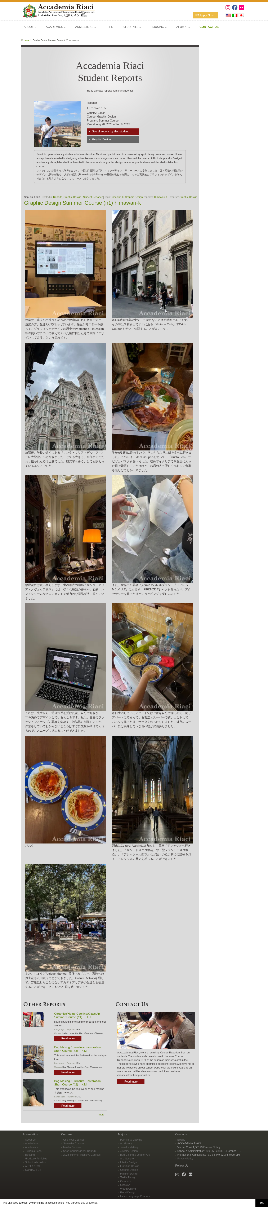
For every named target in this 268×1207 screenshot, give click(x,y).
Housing (30, 1154)
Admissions (31, 1143)
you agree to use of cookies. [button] (82, 1202)
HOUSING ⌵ (159, 26)
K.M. (78, 1063)
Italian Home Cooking (72, 1033)
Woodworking (96, 1067)
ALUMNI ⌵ (183, 26)
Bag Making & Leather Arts (75, 1067)
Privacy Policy (185, 1158)
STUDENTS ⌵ (132, 26)
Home (27, 40)
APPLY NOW (32, 1166)
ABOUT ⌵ (30, 26)
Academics (31, 1147)
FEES (109, 26)
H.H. (78, 1029)
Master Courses (72, 1147)
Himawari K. (161, 197)
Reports (57, 197)
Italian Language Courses (135, 1196)
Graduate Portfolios (36, 1158)
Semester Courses (73, 1143)
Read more (68, 1038)
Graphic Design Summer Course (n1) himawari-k (82, 203)
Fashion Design (129, 1173)
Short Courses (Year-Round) (79, 1151)
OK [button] (262, 1203)
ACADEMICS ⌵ (56, 26)
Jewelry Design (129, 1151)
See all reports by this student (110, 131)
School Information (35, 1162)
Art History (126, 1143)
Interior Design (128, 1162)
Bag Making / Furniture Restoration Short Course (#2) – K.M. (77, 1082)
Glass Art (98, 1033)
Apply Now (207, 15)
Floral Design (127, 1192)
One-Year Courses (73, 1139)
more (101, 1114)
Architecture (127, 1158)
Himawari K (117, 197)
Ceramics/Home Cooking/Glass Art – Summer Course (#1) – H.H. (78, 1015)
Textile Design (128, 1177)
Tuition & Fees (33, 1151)
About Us (30, 1139)
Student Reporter (93, 197)
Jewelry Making (129, 1147)
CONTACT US (33, 1169)
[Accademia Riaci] (57, 10)
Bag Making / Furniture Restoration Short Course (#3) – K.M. (77, 1048)
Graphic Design (101, 139)
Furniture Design (129, 1166)
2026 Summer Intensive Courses (81, 1154)
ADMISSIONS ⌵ (85, 26)
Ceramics (88, 1033)
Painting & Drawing (131, 1139)
